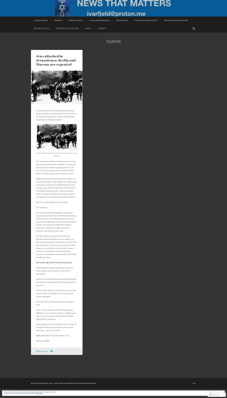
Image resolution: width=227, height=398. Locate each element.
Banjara (58, 20)
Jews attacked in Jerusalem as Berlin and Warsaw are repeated (56, 60)
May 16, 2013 (43, 351)
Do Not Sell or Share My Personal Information (74, 383)
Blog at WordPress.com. (42, 383)
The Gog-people (42, 28)
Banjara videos (75, 20)
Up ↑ (194, 383)
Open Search (194, 29)
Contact (102, 28)
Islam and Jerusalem (99, 20)
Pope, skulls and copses (146, 20)
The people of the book (67, 28)
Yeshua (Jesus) (41, 20)
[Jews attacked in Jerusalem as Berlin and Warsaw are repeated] (57, 87)
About (88, 28)
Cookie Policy (39, 393)
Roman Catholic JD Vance (176, 20)
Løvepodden (122, 20)
